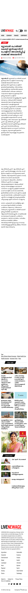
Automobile (19, 552)
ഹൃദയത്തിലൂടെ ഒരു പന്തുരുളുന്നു (17, 467)
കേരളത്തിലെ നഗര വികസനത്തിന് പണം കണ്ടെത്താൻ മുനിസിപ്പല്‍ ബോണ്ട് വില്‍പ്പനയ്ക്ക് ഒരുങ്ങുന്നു (7, 424)
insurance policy (14, 358)
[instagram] (14, 584)
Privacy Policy (18, 579)
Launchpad (3, 563)
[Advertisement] (14, 14)
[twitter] (11, 584)
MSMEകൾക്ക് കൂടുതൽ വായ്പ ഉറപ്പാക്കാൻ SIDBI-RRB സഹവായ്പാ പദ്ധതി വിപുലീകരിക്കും (20, 405)
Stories (3, 573)
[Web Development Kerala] (23, 590)
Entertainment (4, 557)
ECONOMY (9, 35)
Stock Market (20, 571)
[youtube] (17, 584)
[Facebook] (8, 584)
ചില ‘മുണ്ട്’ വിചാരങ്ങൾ (19, 459)
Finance (18, 557)
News (2, 565)
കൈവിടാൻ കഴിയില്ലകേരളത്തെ (17, 473)
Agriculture (3, 552)
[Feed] (20, 584)
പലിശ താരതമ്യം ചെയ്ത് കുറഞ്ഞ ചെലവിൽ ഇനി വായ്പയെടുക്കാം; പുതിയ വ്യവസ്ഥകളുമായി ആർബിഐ (20, 381)
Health (18, 560)
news (19, 358)
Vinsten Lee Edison (7, 58)
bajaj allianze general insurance (8, 356)
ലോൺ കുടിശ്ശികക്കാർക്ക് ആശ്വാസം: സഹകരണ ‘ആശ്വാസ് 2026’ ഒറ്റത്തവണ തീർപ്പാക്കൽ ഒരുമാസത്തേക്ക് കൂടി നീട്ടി (6, 382)
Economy (19, 555)
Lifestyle (19, 563)
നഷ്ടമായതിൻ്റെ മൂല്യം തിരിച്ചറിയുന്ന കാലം (18, 487)
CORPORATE (24, 35)
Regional (3, 568)
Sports (18, 568)
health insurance (5, 358)
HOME (2, 35)
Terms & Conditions (5, 581)
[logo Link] (7, 31)
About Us (3, 579)
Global (2, 560)
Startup (3, 571)
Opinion (18, 565)
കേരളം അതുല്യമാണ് (18, 479)
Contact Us (10, 579)
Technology (19, 573)
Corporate (3, 555)
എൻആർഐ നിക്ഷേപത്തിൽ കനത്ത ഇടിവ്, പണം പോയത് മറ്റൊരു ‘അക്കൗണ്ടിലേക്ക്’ (21, 423)
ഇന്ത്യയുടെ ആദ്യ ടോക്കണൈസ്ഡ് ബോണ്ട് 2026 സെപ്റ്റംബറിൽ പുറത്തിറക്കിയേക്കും (7, 404)
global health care (21, 356)
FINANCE (16, 35)
